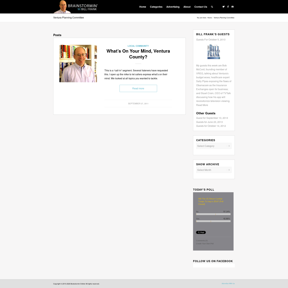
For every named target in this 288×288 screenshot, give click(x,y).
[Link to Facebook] (228, 6)
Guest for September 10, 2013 (212, 118)
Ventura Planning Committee (68, 17)
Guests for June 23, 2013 (209, 122)
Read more (138, 88)
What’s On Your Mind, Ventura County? (138, 54)
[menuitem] (142, 6)
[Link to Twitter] (223, 6)
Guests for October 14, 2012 (211, 126)
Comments (202, 241)
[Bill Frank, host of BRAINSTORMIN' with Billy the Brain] (78, 63)
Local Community (138, 45)
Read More (202, 105)
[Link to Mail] (232, 6)
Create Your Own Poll (205, 244)
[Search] (212, 6)
